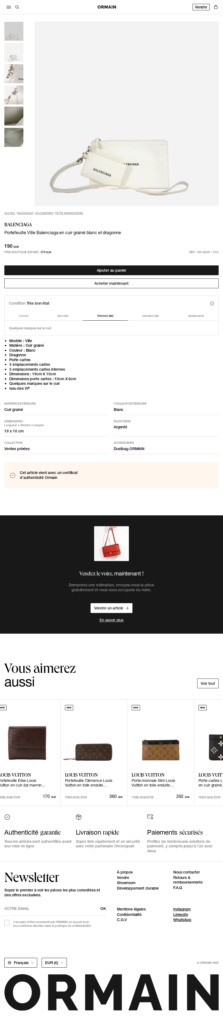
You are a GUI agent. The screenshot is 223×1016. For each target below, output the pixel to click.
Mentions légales (131, 909)
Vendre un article (108, 608)
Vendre (201, 7)
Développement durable (138, 888)
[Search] (17, 7)
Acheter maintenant (111, 283)
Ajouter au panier (111, 270)
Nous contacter (186, 872)
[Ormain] (107, 7)
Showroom (126, 882)
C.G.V (122, 919)
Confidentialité (129, 914)
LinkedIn (180, 914)
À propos (125, 872)
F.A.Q (177, 887)
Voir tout (208, 683)
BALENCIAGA (25, 213)
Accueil (9, 213)
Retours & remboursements (188, 880)
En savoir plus (111, 620)
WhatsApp (182, 919)
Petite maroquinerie (69, 213)
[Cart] (216, 7)
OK (103, 908)
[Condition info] (212, 303)
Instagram (182, 909)
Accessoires (44, 213)
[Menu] (8, 7)
